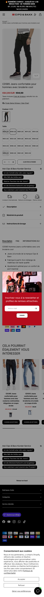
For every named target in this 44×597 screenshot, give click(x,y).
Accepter (21, 579)
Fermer (22, 315)
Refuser (21, 585)
